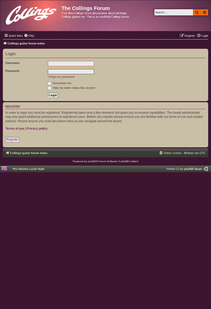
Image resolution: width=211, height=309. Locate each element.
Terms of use (14, 128)
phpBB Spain (193, 168)
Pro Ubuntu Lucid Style (28, 168)
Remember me (61, 83)
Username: (12, 62)
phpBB (92, 161)
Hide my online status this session (73, 87)
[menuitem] (29, 36)
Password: (12, 70)
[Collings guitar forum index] (31, 14)
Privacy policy (37, 128)
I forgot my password (61, 76)
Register (12, 139)
